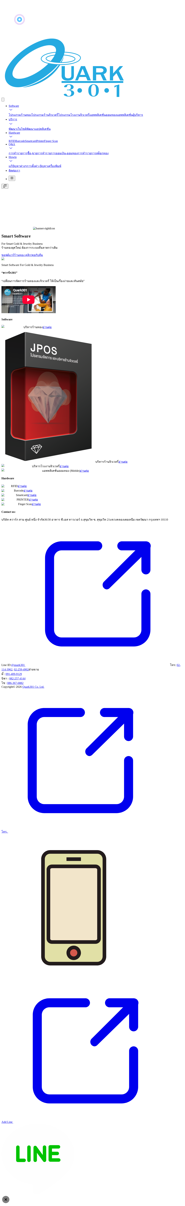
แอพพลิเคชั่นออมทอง (103, 114)
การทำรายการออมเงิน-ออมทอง (57, 153)
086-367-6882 (15, 683)
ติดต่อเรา (14, 170)
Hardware (14, 132)
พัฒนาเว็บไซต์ (17, 128)
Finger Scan (51, 141)
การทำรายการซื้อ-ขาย (23, 153)
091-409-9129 (14, 674)
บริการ (13, 119)
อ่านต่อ (47, 327)
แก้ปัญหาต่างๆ (18, 166)
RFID (12, 141)
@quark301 (18, 665)
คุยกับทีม (37, 255)
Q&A (12, 144)
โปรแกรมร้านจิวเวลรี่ (44, 114)
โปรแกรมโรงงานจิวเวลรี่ (73, 114)
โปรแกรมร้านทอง (20, 114)
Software (14, 105)
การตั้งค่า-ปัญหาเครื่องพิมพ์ (44, 166)
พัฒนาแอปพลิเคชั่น (38, 128)
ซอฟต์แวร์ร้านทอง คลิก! (16, 255)
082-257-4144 (17, 678)
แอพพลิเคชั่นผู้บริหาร (130, 114)
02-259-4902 (21, 669)
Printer (40, 141)
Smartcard (30, 141)
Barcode (20, 141)
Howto (13, 157)
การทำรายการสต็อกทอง (93, 153)
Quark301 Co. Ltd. (33, 686)
